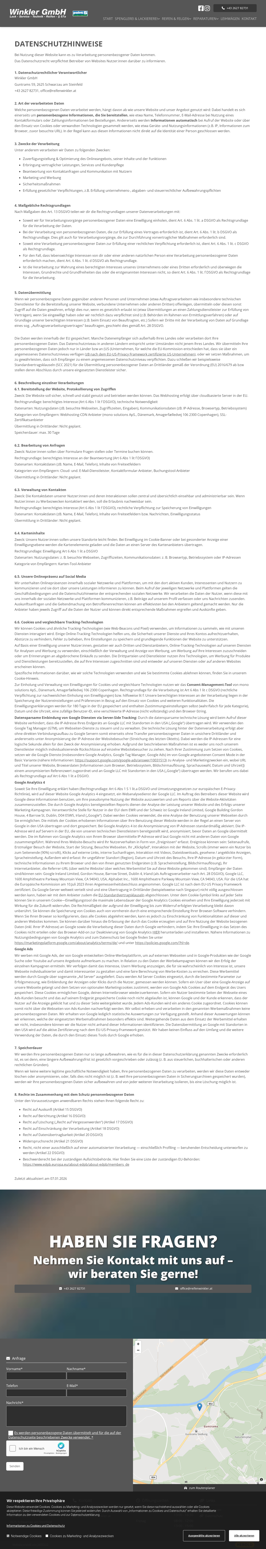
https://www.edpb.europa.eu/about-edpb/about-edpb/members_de (76, 1164)
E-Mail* (72, 1386)
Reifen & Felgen (175, 18)
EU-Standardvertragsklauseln (121, 895)
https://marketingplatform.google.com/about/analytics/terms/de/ (66, 943)
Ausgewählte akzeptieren (204, 1535)
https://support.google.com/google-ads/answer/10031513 (120, 760)
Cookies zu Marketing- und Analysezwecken (82, 1536)
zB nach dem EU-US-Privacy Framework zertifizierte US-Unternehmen (140, 354)
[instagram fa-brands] (207, 9)
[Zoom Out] (138, 1350)
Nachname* (76, 1369)
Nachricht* (14, 1403)
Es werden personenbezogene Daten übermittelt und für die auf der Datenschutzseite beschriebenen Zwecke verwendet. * (64, 1435)
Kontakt (249, 18)
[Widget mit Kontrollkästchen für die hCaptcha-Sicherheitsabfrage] (37, 1448)
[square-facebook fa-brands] (201, 9)
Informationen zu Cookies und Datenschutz (36, 1525)
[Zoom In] (138, 1344)
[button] (235, 8)
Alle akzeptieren (244, 1535)
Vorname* (14, 1369)
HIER (156, 932)
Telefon (12, 1386)
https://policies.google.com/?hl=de (162, 943)
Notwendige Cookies (26, 1536)
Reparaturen (204, 18)
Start (108, 18)
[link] (136, 19)
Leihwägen (230, 18)
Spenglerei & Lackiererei (136, 18)
